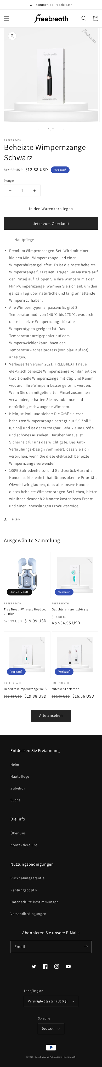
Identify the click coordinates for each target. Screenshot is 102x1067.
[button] (6, 18)
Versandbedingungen (28, 913)
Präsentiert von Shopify (63, 1056)
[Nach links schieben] (39, 129)
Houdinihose (42, 1056)
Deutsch (48, 1028)
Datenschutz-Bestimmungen (34, 901)
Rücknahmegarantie (27, 878)
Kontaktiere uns (24, 845)
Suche (15, 800)
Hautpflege (19, 776)
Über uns (18, 833)
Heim (14, 764)
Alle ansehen (51, 715)
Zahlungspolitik (23, 890)
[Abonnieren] (86, 947)
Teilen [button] (15, 519)
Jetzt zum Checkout (51, 223)
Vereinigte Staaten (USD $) (47, 1001)
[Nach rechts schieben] (63, 129)
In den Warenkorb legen (51, 208)
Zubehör (17, 788)
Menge (9, 180)
